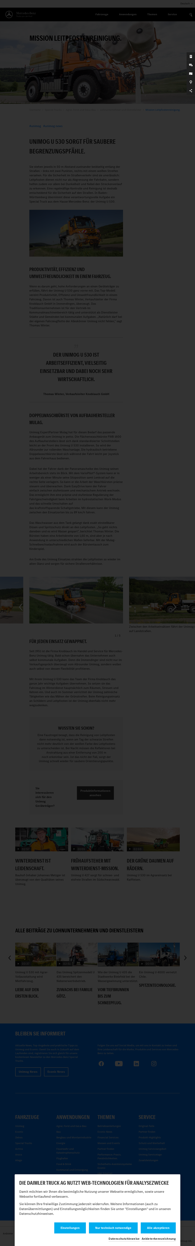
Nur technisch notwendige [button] (113, 1228)
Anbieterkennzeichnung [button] (159, 1239)
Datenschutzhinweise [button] (124, 1239)
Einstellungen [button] (70, 1228)
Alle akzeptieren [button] (158, 1228)
